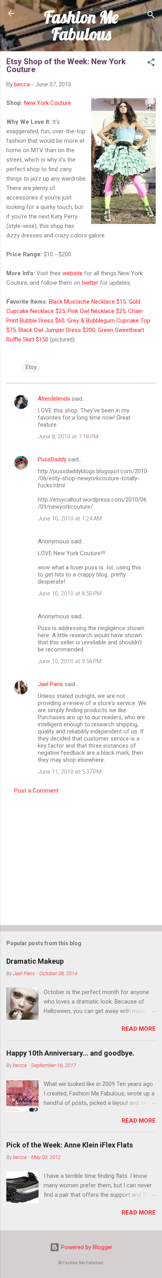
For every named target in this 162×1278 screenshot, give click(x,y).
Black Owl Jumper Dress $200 (56, 330)
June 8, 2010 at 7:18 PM (68, 436)
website (73, 273)
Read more (139, 1028)
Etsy (31, 367)
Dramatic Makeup (35, 961)
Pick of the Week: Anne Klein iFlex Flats (69, 1145)
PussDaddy (52, 459)
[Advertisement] (81, 857)
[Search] (151, 16)
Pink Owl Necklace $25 (96, 311)
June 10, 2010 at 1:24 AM (70, 518)
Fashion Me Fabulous (81, 25)
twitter (90, 282)
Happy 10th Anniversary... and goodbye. (70, 1053)
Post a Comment (36, 790)
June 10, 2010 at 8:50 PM (69, 593)
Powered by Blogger (85, 1247)
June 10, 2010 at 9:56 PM (69, 661)
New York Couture (46, 102)
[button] (151, 64)
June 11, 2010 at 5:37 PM (69, 771)
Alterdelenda (54, 398)
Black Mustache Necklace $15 (87, 301)
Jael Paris (50, 684)
